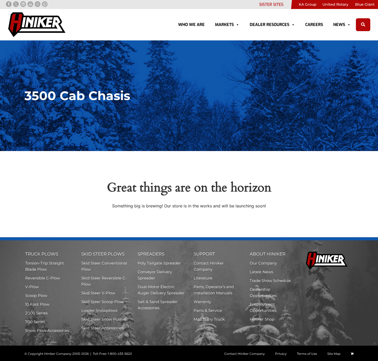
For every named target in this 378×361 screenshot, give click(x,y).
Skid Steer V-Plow (98, 292)
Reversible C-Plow (42, 278)
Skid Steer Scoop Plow (102, 301)
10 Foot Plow (37, 304)
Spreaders (151, 254)
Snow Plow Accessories (47, 330)
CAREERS (314, 24)
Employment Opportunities (263, 307)
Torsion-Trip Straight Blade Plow (44, 266)
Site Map (333, 354)
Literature (203, 278)
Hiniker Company (57, 354)
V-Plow (32, 286)
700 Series (35, 321)
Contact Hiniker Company (209, 266)
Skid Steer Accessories (102, 327)
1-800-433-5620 (120, 354)
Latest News (261, 271)
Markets (224, 24)
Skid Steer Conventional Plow (104, 266)
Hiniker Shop (262, 319)
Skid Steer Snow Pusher (104, 319)
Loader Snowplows (99, 310)
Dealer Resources (269, 24)
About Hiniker (267, 254)
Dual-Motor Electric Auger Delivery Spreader (161, 289)
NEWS (339, 24)
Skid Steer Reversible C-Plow (104, 281)
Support (204, 254)
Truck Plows (41, 254)
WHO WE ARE (191, 24)
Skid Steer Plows (102, 254)
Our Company (263, 263)
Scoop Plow (36, 295)
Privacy (281, 354)
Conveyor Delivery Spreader (155, 274)
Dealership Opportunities (263, 292)
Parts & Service (208, 310)
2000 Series (36, 313)
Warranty (202, 301)
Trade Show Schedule (270, 280)
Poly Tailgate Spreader (159, 263)
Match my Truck (209, 319)
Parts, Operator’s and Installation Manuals (214, 289)
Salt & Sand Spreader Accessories (158, 304)
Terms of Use (307, 354)
